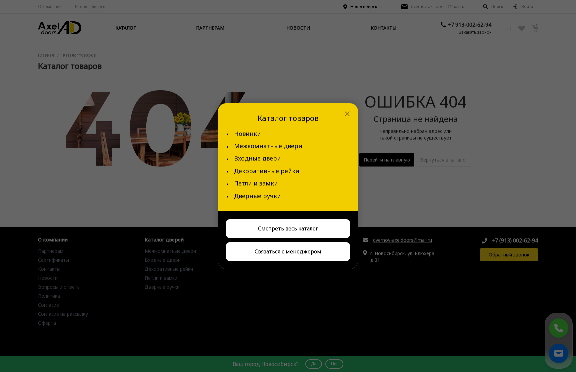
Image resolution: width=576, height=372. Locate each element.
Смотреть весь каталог (288, 228)
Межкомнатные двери (268, 146)
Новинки (247, 134)
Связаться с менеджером (288, 251)
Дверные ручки (257, 196)
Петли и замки (256, 183)
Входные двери (257, 158)
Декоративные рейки (266, 171)
